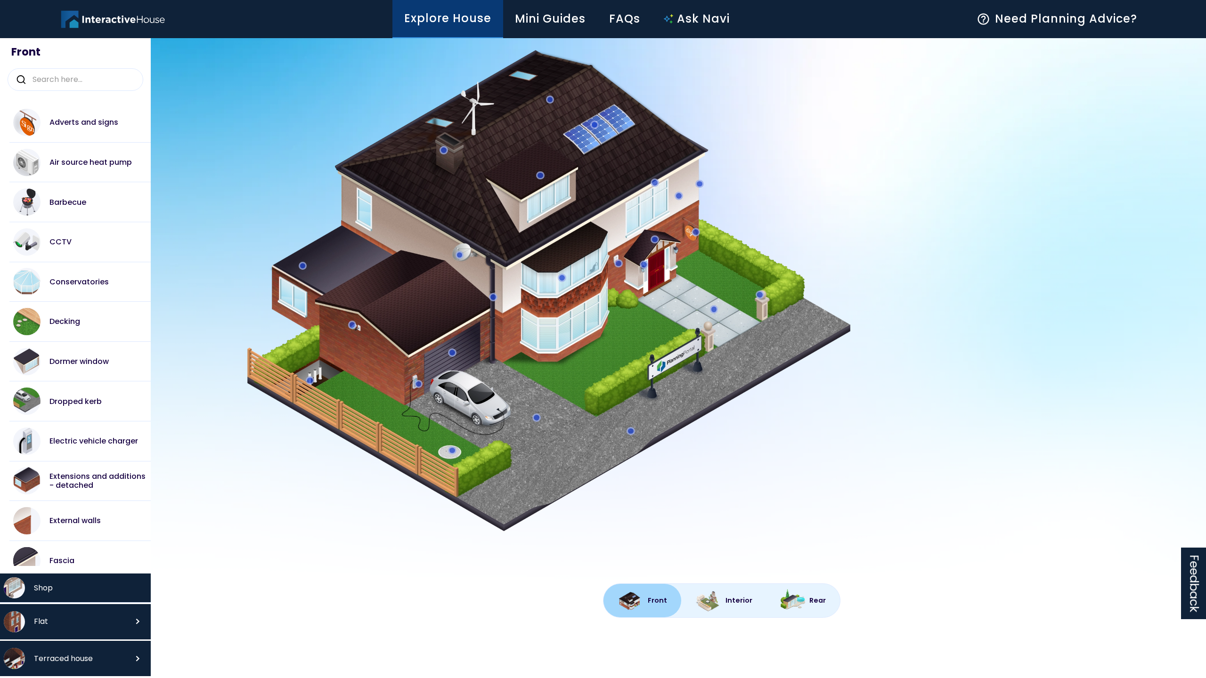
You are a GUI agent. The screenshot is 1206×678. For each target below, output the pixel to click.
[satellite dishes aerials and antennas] (459, 255)
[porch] (655, 239)
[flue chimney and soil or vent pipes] (444, 150)
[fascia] (655, 183)
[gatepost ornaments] (760, 295)
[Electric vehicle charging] (418, 384)
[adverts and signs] (696, 232)
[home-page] (113, 19)
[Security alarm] (618, 263)
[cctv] (352, 325)
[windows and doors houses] (562, 278)
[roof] (550, 99)
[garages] (452, 352)
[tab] (642, 600)
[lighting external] (644, 264)
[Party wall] (699, 184)
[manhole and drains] (452, 450)
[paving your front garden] (714, 309)
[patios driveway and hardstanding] (536, 417)
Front (26, 52)
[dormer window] (540, 175)
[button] (75, 621)
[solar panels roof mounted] (594, 125)
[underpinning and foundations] (310, 380)
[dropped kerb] (631, 431)
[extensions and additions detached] (303, 266)
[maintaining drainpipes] (493, 297)
